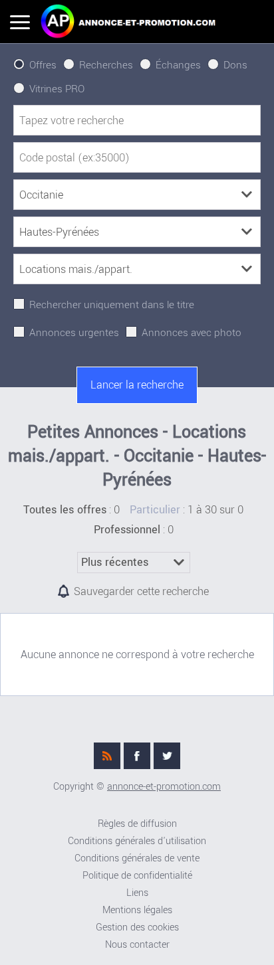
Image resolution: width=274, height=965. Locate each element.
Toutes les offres (64, 510)
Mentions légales (137, 910)
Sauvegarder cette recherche (141, 591)
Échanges (178, 65)
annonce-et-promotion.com (164, 787)
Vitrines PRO (56, 89)
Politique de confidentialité (137, 876)
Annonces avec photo (191, 332)
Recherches (106, 65)
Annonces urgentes (74, 332)
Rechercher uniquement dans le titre (111, 305)
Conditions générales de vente (137, 858)
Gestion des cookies (137, 927)
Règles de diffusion (137, 824)
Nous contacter (137, 945)
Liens (137, 893)
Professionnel (127, 530)
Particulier (155, 510)
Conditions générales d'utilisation (137, 841)
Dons (235, 65)
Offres (43, 65)
